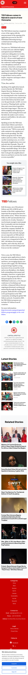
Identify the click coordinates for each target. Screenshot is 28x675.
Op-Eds (14, 598)
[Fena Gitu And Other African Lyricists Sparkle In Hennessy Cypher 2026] (14, 459)
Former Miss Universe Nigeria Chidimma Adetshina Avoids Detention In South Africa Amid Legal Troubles (14, 517)
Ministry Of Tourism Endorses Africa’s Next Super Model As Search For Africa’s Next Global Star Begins (13, 446)
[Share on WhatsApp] (17, 322)
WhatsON (14, 601)
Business (16, 397)
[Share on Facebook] (7, 322)
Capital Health (17, 377)
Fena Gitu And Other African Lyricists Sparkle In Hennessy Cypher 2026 (19, 384)
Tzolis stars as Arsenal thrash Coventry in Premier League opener (20, 404)
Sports (15, 407)
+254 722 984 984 (16, 616)
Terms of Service (14, 628)
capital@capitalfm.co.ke (16, 613)
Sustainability (14, 596)
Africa (14, 583)
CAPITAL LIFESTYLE (8, 23)
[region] (14, 662)
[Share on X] (10, 322)
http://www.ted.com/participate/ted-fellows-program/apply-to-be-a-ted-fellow (13, 312)
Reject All (14, 671)
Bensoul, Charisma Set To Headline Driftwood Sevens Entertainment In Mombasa (17, 180)
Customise (14, 667)
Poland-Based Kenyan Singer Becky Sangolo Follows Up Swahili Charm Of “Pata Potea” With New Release (14, 567)
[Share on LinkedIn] (14, 322)
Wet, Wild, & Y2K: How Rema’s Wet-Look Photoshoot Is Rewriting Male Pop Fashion (13, 543)
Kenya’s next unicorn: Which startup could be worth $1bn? (20, 394)
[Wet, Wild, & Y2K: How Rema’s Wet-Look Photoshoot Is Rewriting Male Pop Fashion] (14, 531)
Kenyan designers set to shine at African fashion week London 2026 (18, 170)
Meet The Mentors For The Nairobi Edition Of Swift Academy (12, 493)
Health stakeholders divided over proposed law (20, 374)
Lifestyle (16, 388)
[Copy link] (21, 322)
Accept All (14, 663)
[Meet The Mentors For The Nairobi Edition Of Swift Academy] (14, 482)
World (14, 603)
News (15, 367)
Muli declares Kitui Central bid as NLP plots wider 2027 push (17, 190)
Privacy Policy (14, 631)
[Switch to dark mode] (14, 2)
